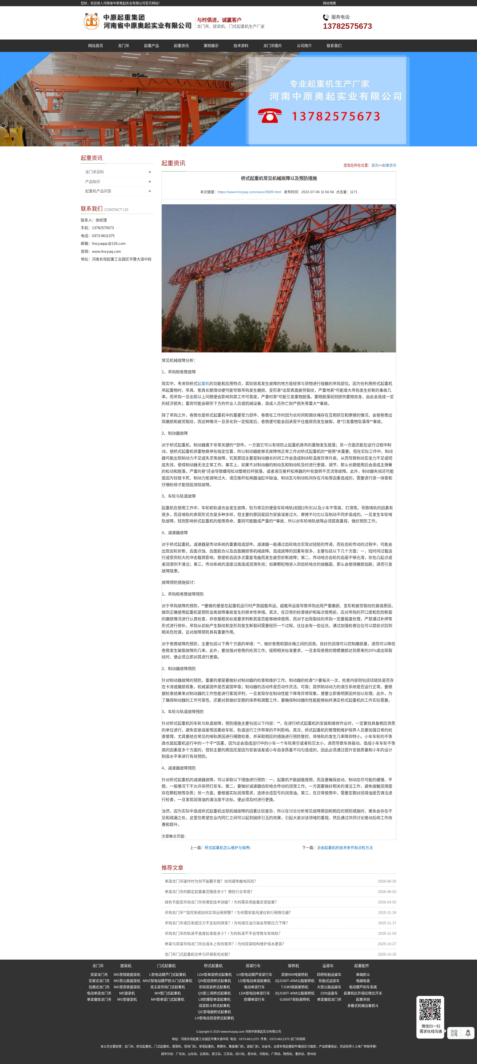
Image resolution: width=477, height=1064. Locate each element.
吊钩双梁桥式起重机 (214, 987)
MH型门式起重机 (168, 993)
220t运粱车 (329, 993)
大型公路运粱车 (329, 987)
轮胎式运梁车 (329, 981)
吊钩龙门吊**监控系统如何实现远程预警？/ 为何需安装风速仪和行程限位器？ (229, 912)
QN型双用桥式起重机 (214, 981)
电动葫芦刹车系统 (363, 987)
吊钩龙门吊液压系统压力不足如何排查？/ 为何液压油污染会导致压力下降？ (227, 923)
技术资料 (241, 45)
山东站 (192, 1054)
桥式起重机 (213, 966)
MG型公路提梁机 (127, 981)
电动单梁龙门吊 (99, 993)
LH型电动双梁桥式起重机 (214, 1018)
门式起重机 (166, 966)
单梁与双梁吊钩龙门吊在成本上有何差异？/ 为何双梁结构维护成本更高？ (225, 944)
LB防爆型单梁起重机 (215, 999)
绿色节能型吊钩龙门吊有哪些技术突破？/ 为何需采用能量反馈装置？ (221, 902)
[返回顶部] (468, 1033)
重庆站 (299, 1054)
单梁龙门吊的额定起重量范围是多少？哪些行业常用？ (209, 892)
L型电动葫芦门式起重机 (167, 975)
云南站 (204, 1054)
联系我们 (334, 45)
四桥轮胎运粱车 (329, 975)
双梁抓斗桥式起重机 (214, 1006)
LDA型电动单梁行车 (254, 993)
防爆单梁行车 (254, 999)
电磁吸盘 (363, 981)
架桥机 (293, 966)
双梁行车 (253, 966)
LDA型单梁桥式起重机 (214, 975)
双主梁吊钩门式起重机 (167, 987)
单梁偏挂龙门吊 (99, 999)
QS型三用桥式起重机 (214, 993)
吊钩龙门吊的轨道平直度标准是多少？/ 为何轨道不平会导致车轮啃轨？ (223, 933)
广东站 (180, 1054)
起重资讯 (181, 45)
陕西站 (287, 1054)
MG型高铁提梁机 (127, 987)
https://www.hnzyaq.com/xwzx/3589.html (249, 192)
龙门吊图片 (272, 45)
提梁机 (125, 966)
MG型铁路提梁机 (127, 975)
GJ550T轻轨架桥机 (295, 999)
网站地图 (329, 3)
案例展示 (211, 45)
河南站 (263, 1054)
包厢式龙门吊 (99, 987)
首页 (374, 165)
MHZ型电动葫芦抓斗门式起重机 (167, 981)
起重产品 (151, 45)
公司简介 (304, 45)
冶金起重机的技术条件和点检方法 (345, 848)
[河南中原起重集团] (137, 20)
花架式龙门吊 (99, 981)
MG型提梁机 (127, 999)
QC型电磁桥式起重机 (214, 1012)
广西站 (275, 1054)
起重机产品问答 (98, 191)
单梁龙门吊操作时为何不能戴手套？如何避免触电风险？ (211, 881)
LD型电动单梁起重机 (254, 981)
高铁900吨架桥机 (294, 975)
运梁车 (328, 966)
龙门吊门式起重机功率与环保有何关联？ (198, 954)
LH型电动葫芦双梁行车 (254, 975)
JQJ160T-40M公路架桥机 (295, 981)
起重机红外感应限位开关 (363, 993)
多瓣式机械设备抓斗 (363, 1006)
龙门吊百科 (94, 172)
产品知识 (92, 181)
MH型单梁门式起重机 (167, 999)
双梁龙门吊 (99, 975)
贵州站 (251, 1054)
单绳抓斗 (363, 975)
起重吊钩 (363, 999)
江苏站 (228, 1054)
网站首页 (95, 45)
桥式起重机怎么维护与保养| (227, 848)
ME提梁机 (127, 993)
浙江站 (216, 1054)
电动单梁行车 (254, 987)
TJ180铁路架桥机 (294, 987)
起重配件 (361, 966)
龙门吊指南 (297, 1039)
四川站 (240, 1054)
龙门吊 (123, 45)
